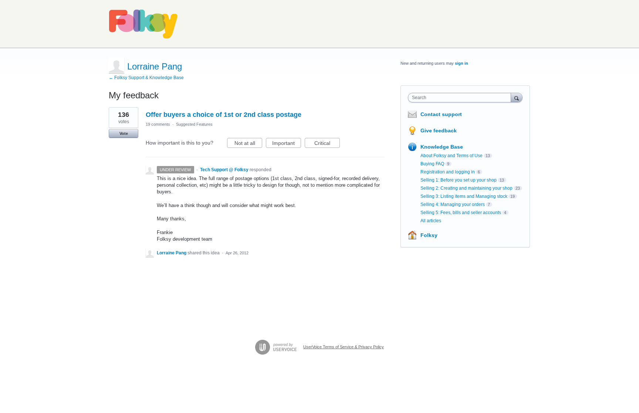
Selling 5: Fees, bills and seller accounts (460, 212)
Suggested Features (194, 124)
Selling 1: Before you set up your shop (458, 180)
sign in (461, 63)
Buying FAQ (432, 163)
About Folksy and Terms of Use (451, 155)
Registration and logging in (447, 172)
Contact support (441, 114)
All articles (430, 220)
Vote (123, 133)
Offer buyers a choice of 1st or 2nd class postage (223, 114)
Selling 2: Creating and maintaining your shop (466, 188)
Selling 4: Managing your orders (452, 204)
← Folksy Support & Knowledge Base (146, 77)
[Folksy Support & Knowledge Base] (143, 24)
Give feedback (438, 130)
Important (286, 144)
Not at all (248, 144)
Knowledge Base (441, 147)
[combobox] (461, 97)
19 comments (158, 124)
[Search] (517, 97)
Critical (327, 144)
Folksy (428, 235)
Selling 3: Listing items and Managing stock (463, 196)
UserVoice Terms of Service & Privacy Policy (343, 347)
